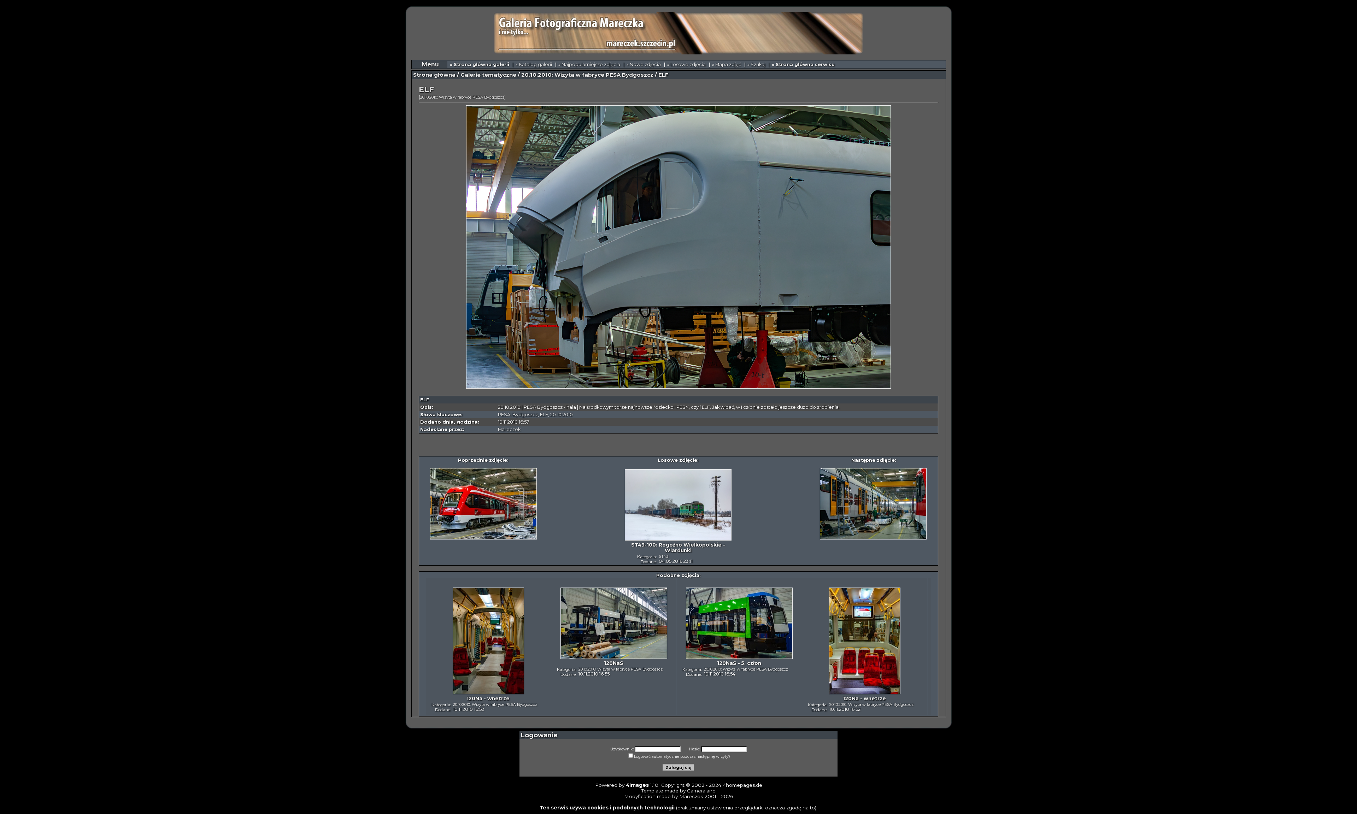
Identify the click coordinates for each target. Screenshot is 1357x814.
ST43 (663, 556)
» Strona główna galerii (479, 64)
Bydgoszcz (525, 414)
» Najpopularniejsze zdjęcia (589, 64)
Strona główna (434, 75)
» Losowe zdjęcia (686, 64)
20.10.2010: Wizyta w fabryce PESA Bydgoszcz (587, 75)
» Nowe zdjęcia (644, 64)
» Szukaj (756, 64)
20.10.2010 (561, 414)
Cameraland (701, 791)
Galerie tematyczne (488, 75)
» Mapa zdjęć (726, 64)
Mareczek (509, 429)
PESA (504, 414)
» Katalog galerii (534, 64)
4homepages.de (742, 785)
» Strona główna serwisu (803, 64)
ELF (544, 414)
